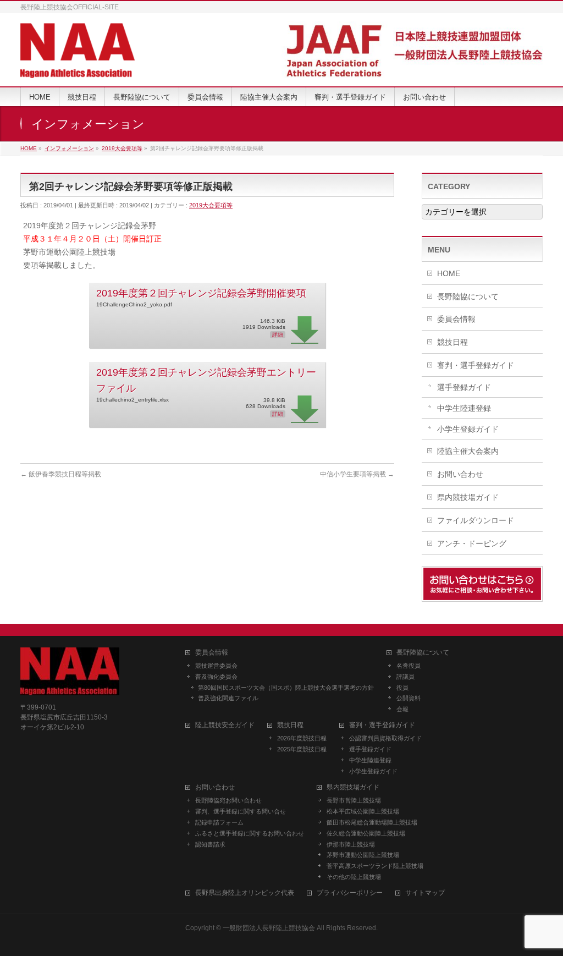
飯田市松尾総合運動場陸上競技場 (372, 822)
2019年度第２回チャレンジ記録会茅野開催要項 (201, 293)
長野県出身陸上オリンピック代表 (244, 893)
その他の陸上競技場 (354, 876)
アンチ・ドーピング (471, 543)
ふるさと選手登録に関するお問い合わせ (249, 833)
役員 (402, 687)
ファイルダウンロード (475, 520)
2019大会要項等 (211, 205)
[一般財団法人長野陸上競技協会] (77, 65)
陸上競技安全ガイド (225, 725)
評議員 (405, 676)
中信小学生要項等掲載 (357, 474)
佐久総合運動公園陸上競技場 (366, 833)
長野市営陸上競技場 (354, 800)
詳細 (277, 335)
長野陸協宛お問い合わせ (228, 800)
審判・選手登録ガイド (475, 365)
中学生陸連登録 (464, 408)
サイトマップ (425, 893)
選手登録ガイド (464, 387)
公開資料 (408, 698)
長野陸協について (468, 296)
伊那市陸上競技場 (351, 844)
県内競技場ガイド (468, 497)
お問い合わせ (460, 474)
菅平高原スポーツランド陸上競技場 (375, 865)
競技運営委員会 (216, 665)
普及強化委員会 (216, 676)
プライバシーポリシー (350, 893)
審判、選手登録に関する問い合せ (240, 811)
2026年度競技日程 (302, 738)
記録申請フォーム (219, 822)
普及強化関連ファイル (228, 698)
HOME (448, 273)
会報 (402, 709)
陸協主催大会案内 (468, 451)
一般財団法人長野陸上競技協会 (269, 928)
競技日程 (452, 342)
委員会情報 (456, 319)
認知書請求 (210, 844)
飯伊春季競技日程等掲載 (60, 474)
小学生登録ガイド (468, 429)
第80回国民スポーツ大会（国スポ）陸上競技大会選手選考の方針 (286, 687)
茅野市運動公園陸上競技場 (363, 854)
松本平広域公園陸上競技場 (363, 811)
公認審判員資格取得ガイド (385, 738)
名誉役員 (408, 665)
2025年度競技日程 (302, 749)
